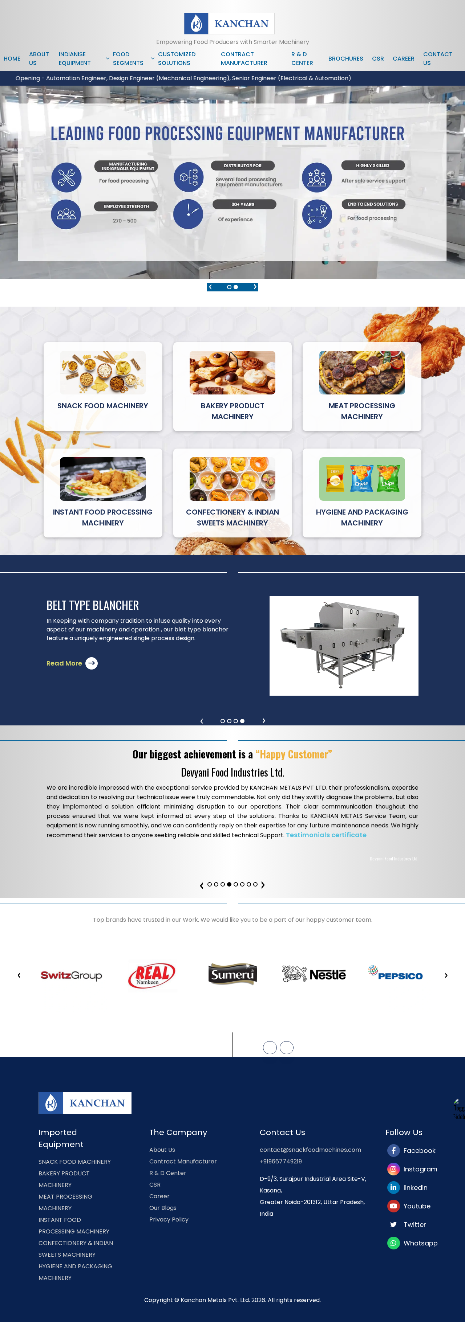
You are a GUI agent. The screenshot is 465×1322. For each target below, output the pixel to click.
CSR (378, 58)
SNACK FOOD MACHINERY (75, 1162)
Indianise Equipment (75, 58)
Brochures (345, 58)
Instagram (418, 1169)
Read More (65, 663)
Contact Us (438, 58)
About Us (39, 58)
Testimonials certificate (326, 834)
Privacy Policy (169, 1219)
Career (404, 58)
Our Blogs (163, 1208)
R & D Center (302, 58)
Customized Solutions (176, 58)
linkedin (414, 1187)
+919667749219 (281, 1161)
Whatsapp (419, 1243)
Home (12, 58)
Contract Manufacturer (244, 58)
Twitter (413, 1224)
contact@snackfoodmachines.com (310, 1150)
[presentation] (210, 285)
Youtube (415, 1206)
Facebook (418, 1150)
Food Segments (128, 58)
